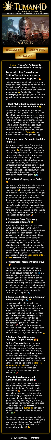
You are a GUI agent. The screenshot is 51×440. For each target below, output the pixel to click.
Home (13, 65)
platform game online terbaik (24, 364)
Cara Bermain (37, 50)
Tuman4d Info (13, 50)
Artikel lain (26, 56)
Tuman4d (30, 132)
